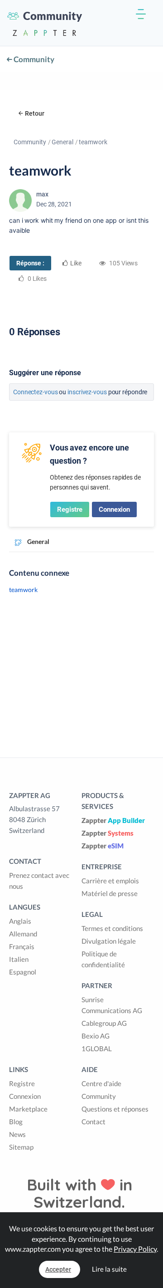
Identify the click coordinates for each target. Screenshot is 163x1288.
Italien (19, 959)
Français (21, 946)
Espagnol (22, 972)
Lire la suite (109, 1269)
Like (76, 263)
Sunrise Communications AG (112, 1004)
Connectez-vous (35, 392)
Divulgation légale (109, 941)
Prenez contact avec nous (39, 880)
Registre (69, 509)
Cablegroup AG (104, 1023)
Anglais (20, 921)
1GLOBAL (97, 1048)
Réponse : (30, 263)
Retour (34, 113)
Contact (93, 1121)
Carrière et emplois (110, 881)
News (17, 1134)
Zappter (113, 820)
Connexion (114, 509)
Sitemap (21, 1147)
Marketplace (28, 1109)
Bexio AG (96, 1036)
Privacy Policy (135, 1248)
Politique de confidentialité (103, 959)
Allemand (23, 934)
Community (33, 59)
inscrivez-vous (87, 392)
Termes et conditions (112, 928)
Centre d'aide (101, 1083)
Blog (16, 1121)
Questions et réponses (115, 1109)
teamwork (23, 589)
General (62, 142)
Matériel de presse (110, 893)
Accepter (58, 1269)
